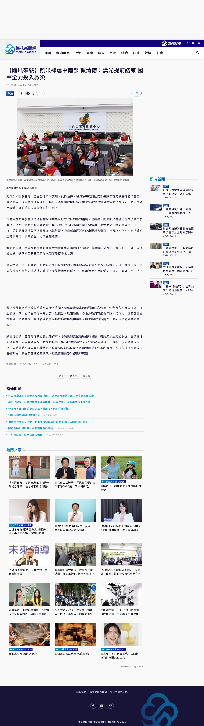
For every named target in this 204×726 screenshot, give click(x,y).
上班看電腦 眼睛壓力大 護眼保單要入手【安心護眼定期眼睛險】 (29, 531)
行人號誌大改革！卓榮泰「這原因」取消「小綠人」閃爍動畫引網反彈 (75, 612)
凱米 (61, 376)
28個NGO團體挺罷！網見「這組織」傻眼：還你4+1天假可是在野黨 (121, 571)
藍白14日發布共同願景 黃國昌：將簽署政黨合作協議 (73, 528)
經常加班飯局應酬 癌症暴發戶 (73, 653)
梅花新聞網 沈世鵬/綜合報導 (21, 188)
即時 (47, 52)
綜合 (124, 52)
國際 (101, 52)
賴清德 (73, 376)
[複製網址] (35, 93)
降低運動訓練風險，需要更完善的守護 (30, 428)
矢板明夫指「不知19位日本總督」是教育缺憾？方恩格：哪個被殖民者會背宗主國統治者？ (121, 612)
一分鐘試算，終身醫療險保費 (25, 435)
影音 (159, 52)
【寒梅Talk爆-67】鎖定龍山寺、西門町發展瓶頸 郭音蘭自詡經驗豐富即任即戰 (121, 528)
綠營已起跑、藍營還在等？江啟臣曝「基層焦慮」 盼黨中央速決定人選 (49, 402)
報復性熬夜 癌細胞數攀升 (23, 415)
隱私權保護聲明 (98, 691)
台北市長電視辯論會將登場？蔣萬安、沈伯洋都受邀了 (39, 409)
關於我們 (81, 691)
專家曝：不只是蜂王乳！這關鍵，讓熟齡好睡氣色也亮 (121, 655)
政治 (78, 52)
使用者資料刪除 (119, 691)
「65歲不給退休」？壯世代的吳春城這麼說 (28, 571)
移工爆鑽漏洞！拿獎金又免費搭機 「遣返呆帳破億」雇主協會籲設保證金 (51, 395)
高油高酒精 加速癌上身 (23, 653)
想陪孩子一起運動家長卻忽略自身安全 (121, 488)
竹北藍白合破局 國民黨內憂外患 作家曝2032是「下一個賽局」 (75, 484)
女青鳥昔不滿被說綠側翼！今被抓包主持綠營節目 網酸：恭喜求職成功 (29, 612)
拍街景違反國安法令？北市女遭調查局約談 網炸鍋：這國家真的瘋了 (48, 422)
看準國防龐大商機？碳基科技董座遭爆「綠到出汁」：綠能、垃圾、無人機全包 (75, 571)
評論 (136, 52)
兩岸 (89, 52)
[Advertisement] (102, 20)
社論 (148, 52)
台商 (113, 52)
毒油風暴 (63, 52)
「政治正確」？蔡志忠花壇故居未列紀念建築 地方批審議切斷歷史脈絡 (29, 484)
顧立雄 (86, 376)
